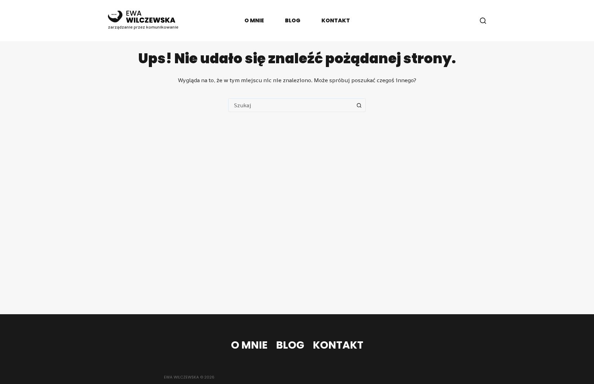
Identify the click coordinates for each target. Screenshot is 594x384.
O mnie (254, 20)
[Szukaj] (483, 21)
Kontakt (335, 20)
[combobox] (290, 105)
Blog (292, 20)
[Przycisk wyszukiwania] (358, 105)
